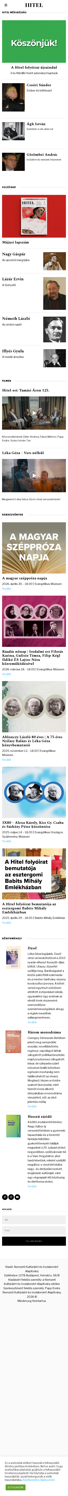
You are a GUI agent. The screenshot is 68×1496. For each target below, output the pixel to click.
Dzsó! (32, 948)
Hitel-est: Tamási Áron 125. (25, 390)
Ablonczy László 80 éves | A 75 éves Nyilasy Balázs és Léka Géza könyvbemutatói (32, 741)
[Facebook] (5, 1197)
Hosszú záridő (40, 1116)
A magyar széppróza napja (24, 578)
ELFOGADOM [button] (15, 1487)
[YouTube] (17, 1197)
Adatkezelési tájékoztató (39, 1480)
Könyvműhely (12, 938)
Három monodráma (44, 1032)
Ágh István (36, 124)
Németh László (16, 319)
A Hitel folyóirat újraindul (34, 67)
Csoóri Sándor (39, 85)
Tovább (6, 589)
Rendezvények (12, 514)
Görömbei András (42, 154)
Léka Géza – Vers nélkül (23, 453)
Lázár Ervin (13, 279)
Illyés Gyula (13, 351)
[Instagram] (11, 1197)
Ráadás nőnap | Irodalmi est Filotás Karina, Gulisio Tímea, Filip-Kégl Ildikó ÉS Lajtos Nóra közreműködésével (32, 658)
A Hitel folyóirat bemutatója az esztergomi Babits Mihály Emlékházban (29, 908)
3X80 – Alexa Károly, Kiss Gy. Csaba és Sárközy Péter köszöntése (32, 824)
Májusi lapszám (15, 242)
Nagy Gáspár (14, 254)
